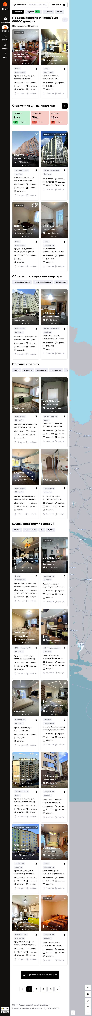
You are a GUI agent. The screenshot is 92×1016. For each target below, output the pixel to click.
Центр (17, 68)
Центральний (20, 72)
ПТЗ (16, 648)
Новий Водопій (21, 934)
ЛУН (13, 1005)
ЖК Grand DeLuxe (50, 416)
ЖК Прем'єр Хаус (21, 170)
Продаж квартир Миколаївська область (34, 1005)
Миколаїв (19, 332)
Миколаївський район (20, 1009)
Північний (47, 651)
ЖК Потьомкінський (51, 170)
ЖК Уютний (19, 863)
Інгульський (25, 648)
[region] (80, 508)
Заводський (48, 72)
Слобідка (18, 174)
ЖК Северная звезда (52, 648)
